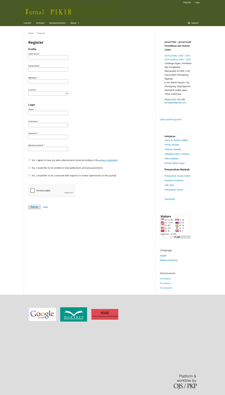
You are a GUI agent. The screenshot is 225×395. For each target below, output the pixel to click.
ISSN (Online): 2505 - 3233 (178, 59)
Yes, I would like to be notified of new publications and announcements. (67, 167)
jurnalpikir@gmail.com (175, 102)
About (74, 22)
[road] (104, 318)
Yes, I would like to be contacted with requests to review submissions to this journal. (73, 175)
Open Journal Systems (171, 119)
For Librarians (166, 287)
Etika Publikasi (172, 158)
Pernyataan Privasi (174, 189)
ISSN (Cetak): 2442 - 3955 (177, 55)
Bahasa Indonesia (169, 260)
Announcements (57, 22)
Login (197, 2)
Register (187, 2)
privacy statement (108, 160)
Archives (40, 22)
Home (31, 33)
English (163, 255)
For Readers (165, 278)
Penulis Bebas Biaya (175, 163)
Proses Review (172, 144)
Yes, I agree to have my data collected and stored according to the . (74, 160)
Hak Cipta (169, 185)
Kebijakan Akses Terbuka (177, 153)
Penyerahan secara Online (177, 175)
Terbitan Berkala (173, 149)
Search (194, 22)
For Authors (165, 283)
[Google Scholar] (42, 320)
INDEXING (170, 199)
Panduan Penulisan (174, 180)
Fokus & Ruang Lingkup (176, 140)
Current (27, 22)
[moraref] (73, 320)
